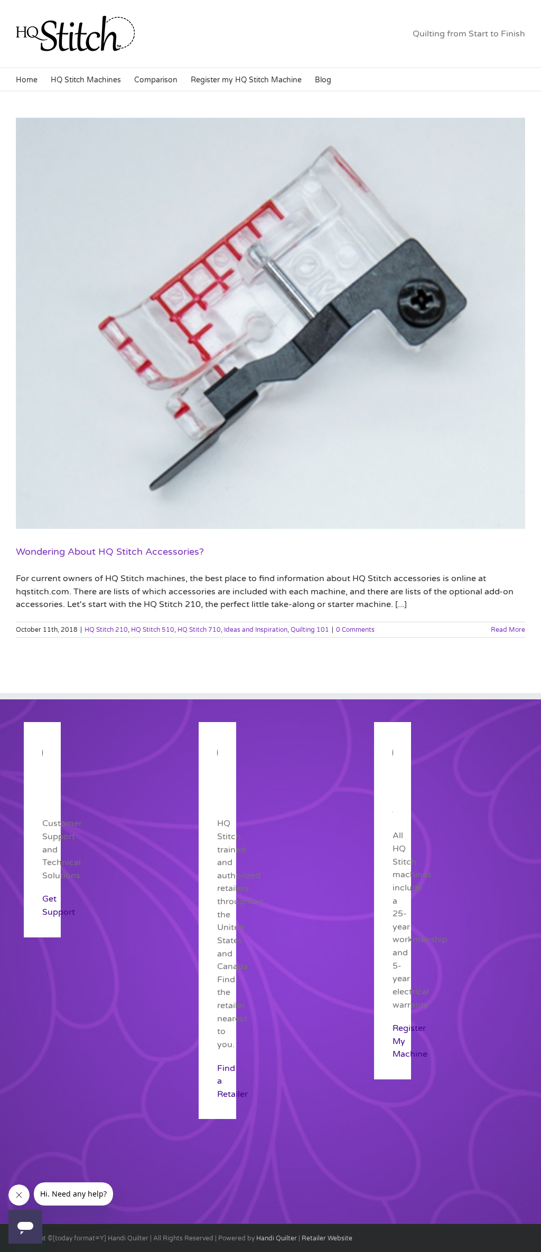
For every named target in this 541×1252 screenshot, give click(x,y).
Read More (508, 629)
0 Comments (355, 629)
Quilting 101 (310, 629)
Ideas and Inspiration (255, 629)
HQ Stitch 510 (152, 629)
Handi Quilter (276, 1238)
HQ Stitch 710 (199, 629)
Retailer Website (327, 1238)
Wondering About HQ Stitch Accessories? (110, 551)
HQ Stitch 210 (106, 629)
